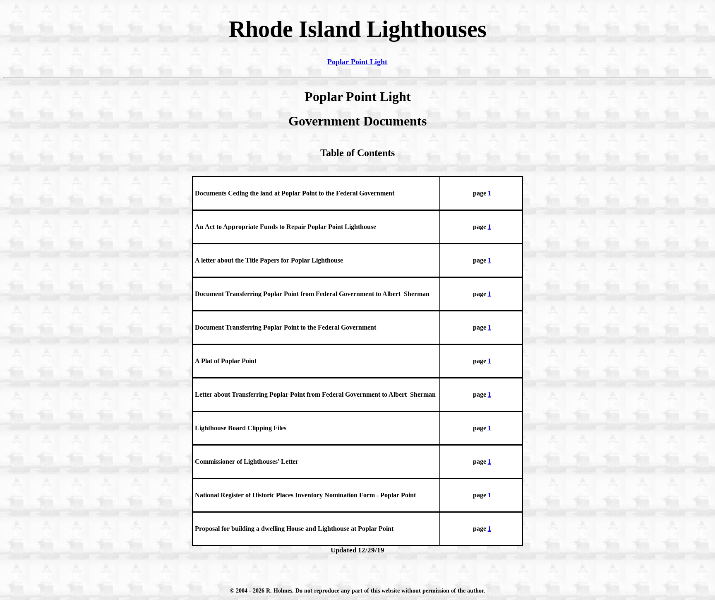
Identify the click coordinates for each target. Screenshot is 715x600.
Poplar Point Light (357, 62)
